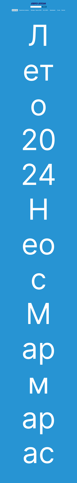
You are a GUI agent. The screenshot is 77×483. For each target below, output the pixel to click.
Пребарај (44, 6)
